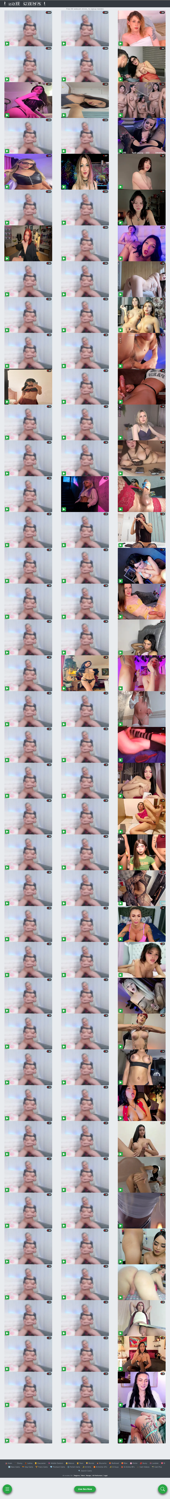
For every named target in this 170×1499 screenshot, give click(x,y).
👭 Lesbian (154, 1463)
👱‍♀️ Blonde (90, 1463)
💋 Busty (143, 1463)
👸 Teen (80, 1463)
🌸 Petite (133, 1463)
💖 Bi (163, 1463)
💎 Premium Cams (57, 1467)
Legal (105, 1475)
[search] (162, 1489)
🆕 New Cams (14, 1467)
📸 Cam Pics (157, 1467)
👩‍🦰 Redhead (114, 1463)
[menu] (7, 1489)
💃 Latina (28, 1463)
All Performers (97, 1475)
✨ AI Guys (114, 1467)
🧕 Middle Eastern (55, 1463)
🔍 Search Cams (85, 1471)
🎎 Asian (8, 1463)
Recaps (88, 1475)
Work (83, 1475)
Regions (77, 1475)
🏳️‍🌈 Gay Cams (27, 1467)
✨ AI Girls (86, 1467)
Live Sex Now (85, 1489)
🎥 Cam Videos (143, 1467)
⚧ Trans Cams (41, 1467)
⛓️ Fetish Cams (73, 1467)
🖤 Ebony (18, 1463)
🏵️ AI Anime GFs (100, 1467)
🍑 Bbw (124, 1463)
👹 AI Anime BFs (128, 1467)
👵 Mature (70, 1463)
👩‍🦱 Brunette (102, 1463)
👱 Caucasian (40, 1463)
